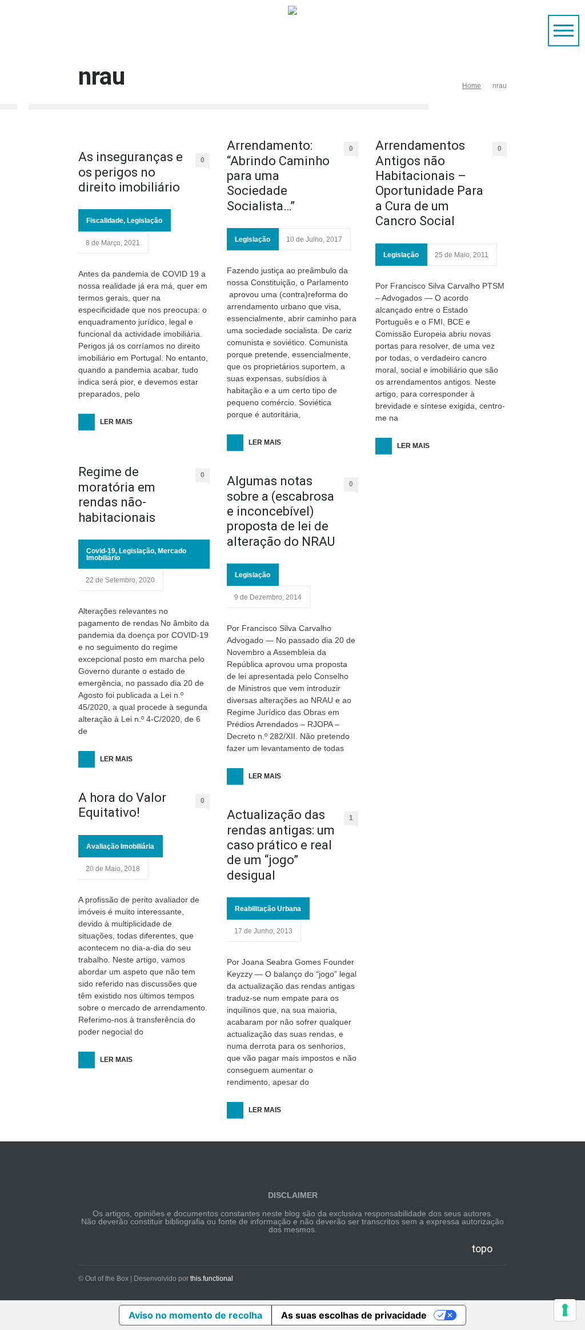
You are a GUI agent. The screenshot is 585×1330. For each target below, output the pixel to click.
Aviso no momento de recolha (195, 1315)
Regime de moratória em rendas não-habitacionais (116, 494)
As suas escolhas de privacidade (354, 1315)
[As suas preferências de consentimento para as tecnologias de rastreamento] (565, 1310)
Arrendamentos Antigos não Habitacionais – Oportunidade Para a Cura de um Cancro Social (429, 183)
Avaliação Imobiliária (120, 846)
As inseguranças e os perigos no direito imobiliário (130, 172)
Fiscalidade (104, 221)
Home (471, 86)
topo (482, 1249)
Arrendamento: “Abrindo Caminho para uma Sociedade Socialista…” (278, 175)
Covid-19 (100, 551)
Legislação (144, 221)
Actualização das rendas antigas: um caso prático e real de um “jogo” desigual (281, 845)
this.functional (211, 1279)
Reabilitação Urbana (268, 909)
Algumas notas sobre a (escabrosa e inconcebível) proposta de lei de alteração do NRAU (281, 511)
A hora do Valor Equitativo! (122, 805)
